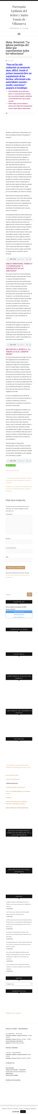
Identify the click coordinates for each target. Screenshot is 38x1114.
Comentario (9, 514)
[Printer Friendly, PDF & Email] (11, 465)
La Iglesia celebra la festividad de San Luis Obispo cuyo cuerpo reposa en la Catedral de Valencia (18, 904)
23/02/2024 (10, 60)
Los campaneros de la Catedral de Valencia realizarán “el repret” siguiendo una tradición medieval (18, 967)
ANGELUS (9, 797)
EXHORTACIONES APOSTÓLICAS (15, 787)
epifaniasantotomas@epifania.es (18, 1071)
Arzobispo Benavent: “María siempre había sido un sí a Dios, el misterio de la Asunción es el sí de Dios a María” (19, 944)
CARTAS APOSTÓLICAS (13, 779)
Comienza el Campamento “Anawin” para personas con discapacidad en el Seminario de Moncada (18, 934)
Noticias (16, 470)
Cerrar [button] (23, 1111)
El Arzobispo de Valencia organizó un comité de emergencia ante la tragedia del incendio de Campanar (19, 480)
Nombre (8, 538)
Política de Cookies (13, 1013)
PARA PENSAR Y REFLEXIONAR (17, 808)
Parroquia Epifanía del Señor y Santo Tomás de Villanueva (19, 15)
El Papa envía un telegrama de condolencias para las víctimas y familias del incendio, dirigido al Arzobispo (19, 489)
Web (7, 557)
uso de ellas (15, 1111)
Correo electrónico (11, 548)
